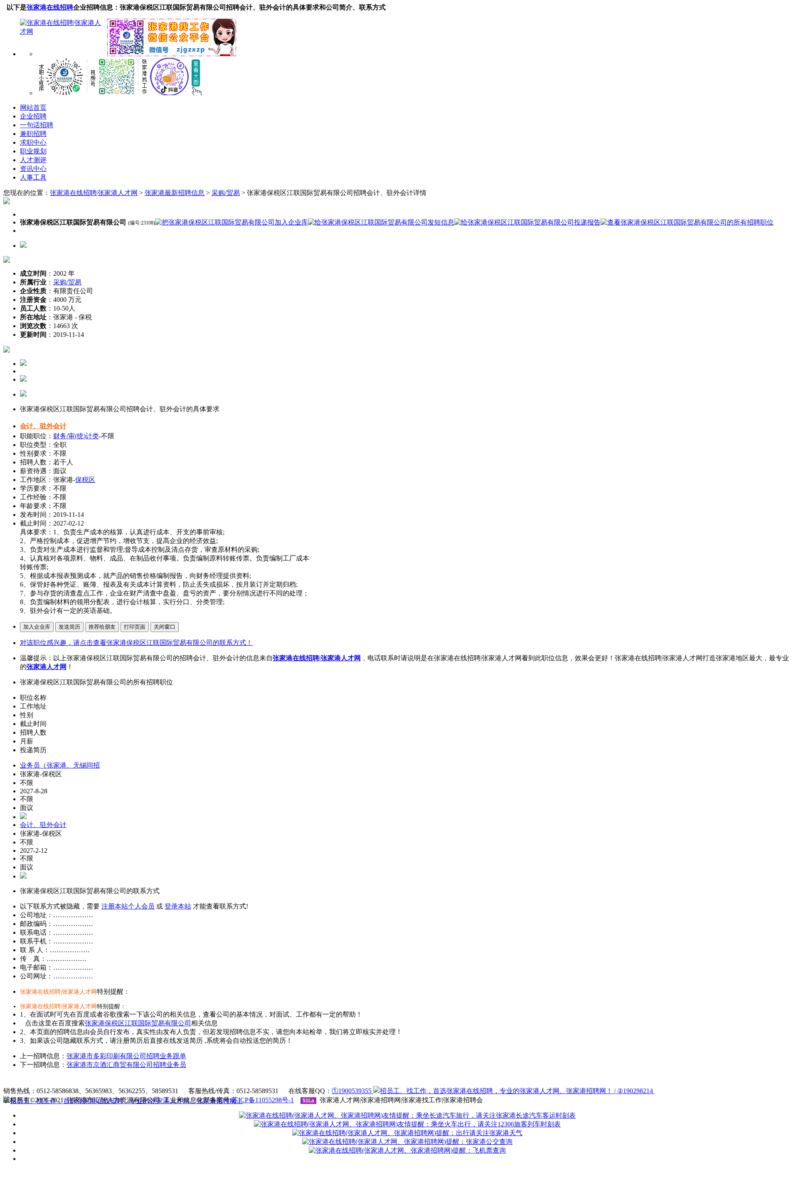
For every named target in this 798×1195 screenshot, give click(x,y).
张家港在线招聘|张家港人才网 (94, 192)
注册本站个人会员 (128, 906)
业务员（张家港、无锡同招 (60, 765)
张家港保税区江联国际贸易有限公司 (138, 1023)
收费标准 (282, 1080)
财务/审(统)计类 (76, 435)
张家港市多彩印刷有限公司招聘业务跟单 (126, 1055)
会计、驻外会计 (43, 426)
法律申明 (316, 1080)
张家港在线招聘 (50, 7)
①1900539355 (352, 1090)
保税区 (85, 479)
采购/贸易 (226, 192)
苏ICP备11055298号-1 (263, 1100)
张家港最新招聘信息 (174, 192)
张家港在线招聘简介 (231, 1080)
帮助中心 (351, 1080)
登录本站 (178, 906)
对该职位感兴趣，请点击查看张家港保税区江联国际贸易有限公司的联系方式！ (136, 642)
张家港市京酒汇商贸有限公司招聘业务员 (126, 1064)
